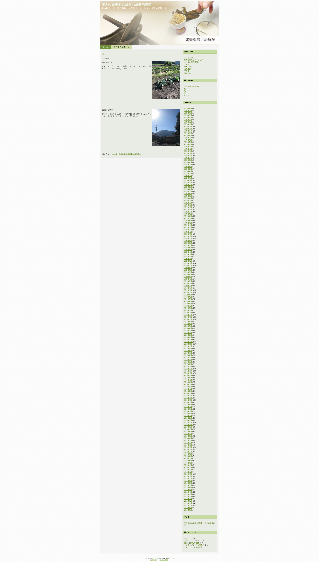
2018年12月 (188, 315)
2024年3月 (188, 173)
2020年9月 (188, 268)
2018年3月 (188, 335)
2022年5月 (188, 223)
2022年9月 (188, 214)
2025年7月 (188, 138)
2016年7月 (188, 380)
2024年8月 (188, 162)
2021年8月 (188, 243)
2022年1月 (188, 232)
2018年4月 (188, 333)
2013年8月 (188, 456)
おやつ (186, 538)
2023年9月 (188, 187)
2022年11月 (188, 209)
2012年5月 (188, 490)
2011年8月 (188, 510)
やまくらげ (188, 545)
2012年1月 (188, 499)
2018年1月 (188, 339)
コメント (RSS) (164, 560)
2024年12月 (188, 153)
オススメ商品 (189, 58)
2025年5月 (188, 142)
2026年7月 (188, 111)
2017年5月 (188, 357)
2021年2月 (188, 256)
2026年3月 (188, 120)
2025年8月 (188, 135)
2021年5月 (188, 250)
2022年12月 (188, 207)
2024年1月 (188, 178)
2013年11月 (188, 449)
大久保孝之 (194, 543)
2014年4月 (188, 438)
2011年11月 (188, 503)
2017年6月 (188, 355)
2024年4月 (188, 171)
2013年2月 (188, 470)
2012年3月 (188, 494)
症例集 (186, 71)
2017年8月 (188, 351)
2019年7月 (188, 299)
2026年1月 (188, 124)
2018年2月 (188, 337)
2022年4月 (188, 225)
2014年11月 (188, 425)
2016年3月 (188, 389)
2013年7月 (188, 458)
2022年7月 (188, 218)
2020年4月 (188, 279)
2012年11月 (188, 476)
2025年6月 (188, 140)
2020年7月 (188, 272)
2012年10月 (188, 479)
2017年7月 (188, 353)
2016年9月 (188, 375)
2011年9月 (188, 508)
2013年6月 (188, 461)
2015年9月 (188, 402)
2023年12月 (188, 180)
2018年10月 (188, 319)
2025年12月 (188, 126)
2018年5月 (188, 330)
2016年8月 (188, 378)
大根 (186, 543)
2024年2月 (188, 176)
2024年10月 (188, 158)
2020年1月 (188, 286)
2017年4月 (188, 360)
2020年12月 (188, 261)
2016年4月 (188, 387)
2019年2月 (188, 310)
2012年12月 (188, 474)
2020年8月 (188, 270)
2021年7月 (188, 245)
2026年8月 (188, 108)
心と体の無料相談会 (192, 62)
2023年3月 (188, 200)
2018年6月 (188, 328)
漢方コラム (188, 67)
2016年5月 (188, 384)
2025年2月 (188, 149)
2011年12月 (188, 501)
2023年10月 (188, 185)
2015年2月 (188, 418)
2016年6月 (188, 382)
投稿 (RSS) (153, 560)
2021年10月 (188, 239)
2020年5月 (188, 277)
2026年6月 (188, 113)
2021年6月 (188, 247)
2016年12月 (188, 369)
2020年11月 (188, 263)
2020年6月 (188, 274)
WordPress (155, 558)
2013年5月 (188, 463)
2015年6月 (188, 409)
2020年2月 (188, 283)
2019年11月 (188, 290)
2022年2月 (188, 230)
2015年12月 (188, 396)
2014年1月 (188, 445)
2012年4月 (188, 492)
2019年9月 (188, 295)
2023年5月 (188, 196)
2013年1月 (188, 472)
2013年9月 (188, 454)
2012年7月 (188, 485)
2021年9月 (188, 241)
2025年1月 (188, 151)
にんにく (187, 547)
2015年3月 (188, 416)
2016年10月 (188, 373)
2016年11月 (188, 371)
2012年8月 (188, 483)
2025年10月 (188, 131)
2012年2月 (188, 496)
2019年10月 (188, 292)
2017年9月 (188, 348)
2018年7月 (188, 326)
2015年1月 (188, 420)
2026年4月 (188, 117)
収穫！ (186, 95)
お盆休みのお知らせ (192, 86)
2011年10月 (188, 505)
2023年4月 (188, 198)
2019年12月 (188, 288)
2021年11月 (188, 236)
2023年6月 (188, 194)
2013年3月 (188, 467)
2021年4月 (188, 252)
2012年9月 (188, 481)
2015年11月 (188, 398)
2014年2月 (188, 443)
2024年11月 (188, 156)
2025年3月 (188, 147)
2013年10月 (188, 452)
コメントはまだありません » (130, 154)
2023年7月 (188, 191)
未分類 (114, 154)
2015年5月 (188, 411)
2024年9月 (188, 160)
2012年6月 (188, 487)
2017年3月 (188, 362)
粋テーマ (171, 558)
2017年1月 (188, 366)
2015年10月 (188, 400)
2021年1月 (188, 259)
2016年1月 (188, 393)
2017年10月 (188, 346)
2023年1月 (188, 205)
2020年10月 (188, 265)
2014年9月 (188, 429)
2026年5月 (188, 115)
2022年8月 (188, 216)
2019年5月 (188, 304)
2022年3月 (188, 227)
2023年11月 (188, 182)
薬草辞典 (187, 73)
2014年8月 (188, 431)
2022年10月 (188, 212)
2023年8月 (188, 189)
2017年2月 (188, 364)
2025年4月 (188, 144)
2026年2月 (188, 122)
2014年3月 (188, 440)
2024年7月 (188, 164)
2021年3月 (188, 254)
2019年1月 (188, 313)
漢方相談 (187, 69)
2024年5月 (188, 169)
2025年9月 (188, 133)
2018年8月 (188, 324)
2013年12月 (188, 447)
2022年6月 (188, 221)
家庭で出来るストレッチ (193, 60)
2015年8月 (188, 404)
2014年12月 (188, 422)
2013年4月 (188, 465)
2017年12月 (188, 342)
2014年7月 (188, 434)
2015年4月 (188, 413)
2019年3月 (188, 308)
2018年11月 (188, 317)
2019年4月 (188, 306)
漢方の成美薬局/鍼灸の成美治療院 (126, 4)
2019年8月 (188, 297)
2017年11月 (188, 344)
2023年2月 (188, 203)
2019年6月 (188, 301)
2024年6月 (188, 167)
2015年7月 (188, 407)
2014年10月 (188, 427)
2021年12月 (188, 234)
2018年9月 (188, 321)
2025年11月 (188, 129)
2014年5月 (188, 436)
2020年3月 (188, 281)
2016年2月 (188, 391)
